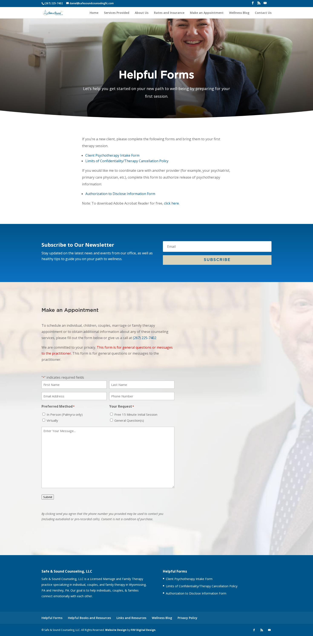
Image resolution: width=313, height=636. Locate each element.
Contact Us (263, 13)
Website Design (115, 630)
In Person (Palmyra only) (65, 414)
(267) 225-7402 (144, 337)
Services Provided (116, 13)
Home (94, 13)
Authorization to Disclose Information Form (120, 193)
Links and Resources (131, 618)
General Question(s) (129, 420)
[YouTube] (265, 4)
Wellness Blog (239, 13)
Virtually (52, 420)
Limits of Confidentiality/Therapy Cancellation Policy (126, 161)
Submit (47, 497)
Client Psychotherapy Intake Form (112, 155)
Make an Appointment (207, 13)
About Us (141, 13)
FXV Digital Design (143, 630)
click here (171, 203)
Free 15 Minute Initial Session (135, 414)
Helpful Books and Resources (89, 618)
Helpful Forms (52, 618)
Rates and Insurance (169, 13)
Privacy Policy (187, 618)
